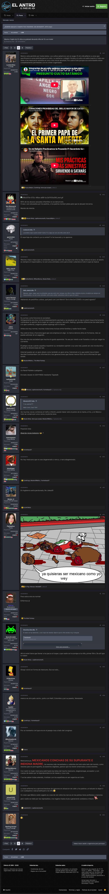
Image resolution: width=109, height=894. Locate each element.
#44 (103, 257)
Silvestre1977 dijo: (29, 401)
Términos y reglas (74, 890)
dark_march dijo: (28, 290)
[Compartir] (100, 53)
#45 (103, 286)
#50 (103, 457)
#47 (103, 367)
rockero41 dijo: (28, 230)
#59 (104, 786)
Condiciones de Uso (37, 869)
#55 (104, 667)
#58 (104, 756)
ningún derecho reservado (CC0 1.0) (67, 872)
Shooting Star (10, 41)
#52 (104, 514)
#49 (103, 426)
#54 (103, 625)
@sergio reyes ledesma (30, 433)
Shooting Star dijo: (29, 630)
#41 (104, 53)
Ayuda (100, 890)
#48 (103, 396)
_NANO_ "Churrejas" (93, 870)
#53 (103, 593)
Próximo (28, 48)
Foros (21, 15)
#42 (103, 194)
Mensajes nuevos (8, 20)
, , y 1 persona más (44, 389)
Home (9, 15)
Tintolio (91, 883)
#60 (103, 815)
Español (7, 890)
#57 (104, 727)
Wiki (32, 15)
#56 (104, 695)
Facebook (27, 637)
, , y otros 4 (43, 218)
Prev (6, 48)
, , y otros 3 (41, 187)
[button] (12, 15)
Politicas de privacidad (89, 890)
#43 (103, 225)
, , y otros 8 (36, 586)
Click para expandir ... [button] (63, 647)
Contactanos (63, 890)
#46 (103, 315)
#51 (104, 487)
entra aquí (48, 27)
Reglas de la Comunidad (38, 871)
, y (36, 480)
